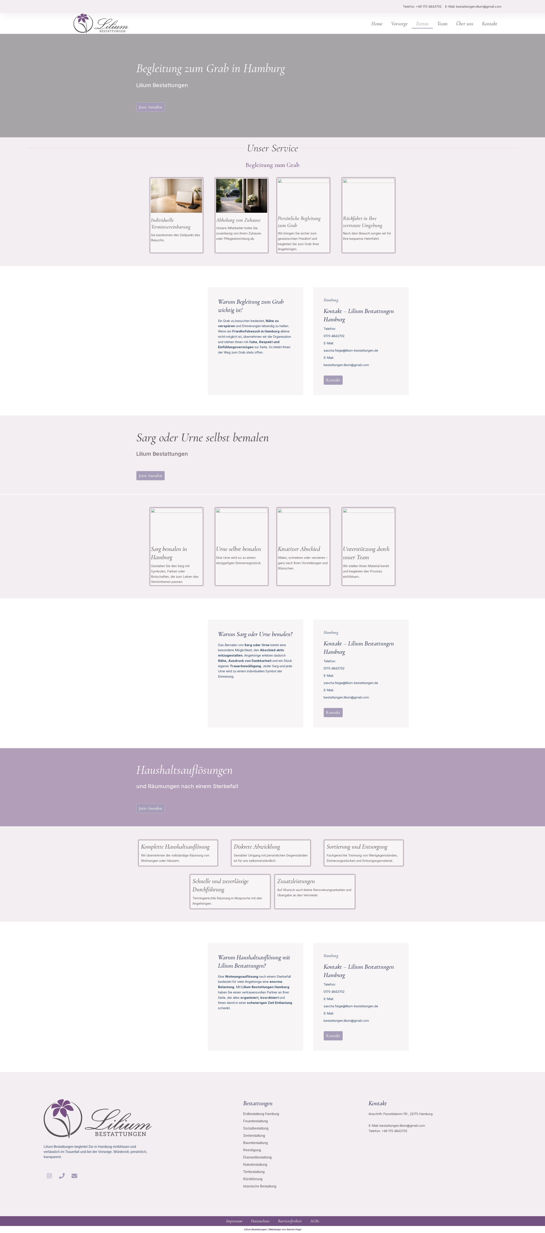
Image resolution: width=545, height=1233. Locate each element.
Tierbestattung (254, 1172)
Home (377, 23)
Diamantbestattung (257, 1157)
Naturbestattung (255, 1164)
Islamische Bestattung (259, 1186)
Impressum (234, 1221)
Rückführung (252, 1179)
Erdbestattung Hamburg (261, 1114)
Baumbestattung (255, 1143)
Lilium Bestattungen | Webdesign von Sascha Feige (272, 1229)
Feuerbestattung (255, 1121)
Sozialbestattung (255, 1128)
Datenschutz (260, 1221)
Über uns (464, 23)
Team (442, 23)
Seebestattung (254, 1135)
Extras (422, 23)
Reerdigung (252, 1150)
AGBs (314, 1221)
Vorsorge (399, 23)
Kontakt (489, 23)
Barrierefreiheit (290, 1221)
